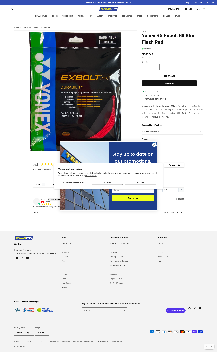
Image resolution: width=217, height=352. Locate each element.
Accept (107, 182)
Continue (133, 198)
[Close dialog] (154, 144)
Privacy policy (91, 175)
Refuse (140, 182)
